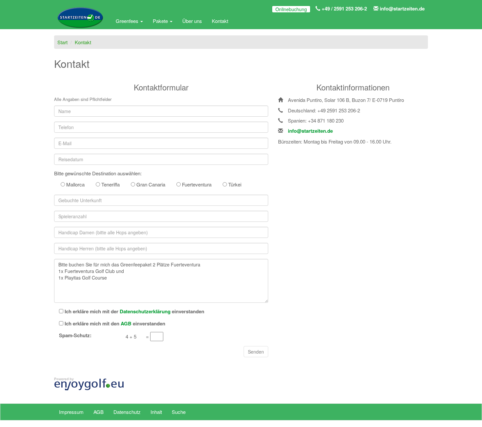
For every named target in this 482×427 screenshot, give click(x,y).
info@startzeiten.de (401, 8)
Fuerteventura (196, 184)
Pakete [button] (161, 20)
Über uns (192, 20)
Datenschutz (127, 411)
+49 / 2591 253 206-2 (343, 8)
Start (62, 42)
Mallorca (75, 184)
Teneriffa (110, 184)
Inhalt (156, 411)
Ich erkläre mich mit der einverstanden (134, 311)
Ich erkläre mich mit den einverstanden (115, 323)
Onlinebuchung (291, 9)
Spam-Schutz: (75, 335)
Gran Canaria (150, 184)
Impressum (71, 411)
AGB (98, 411)
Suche (179, 411)
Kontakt (220, 20)
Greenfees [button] (128, 20)
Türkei (234, 184)
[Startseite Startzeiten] (80, 21)
